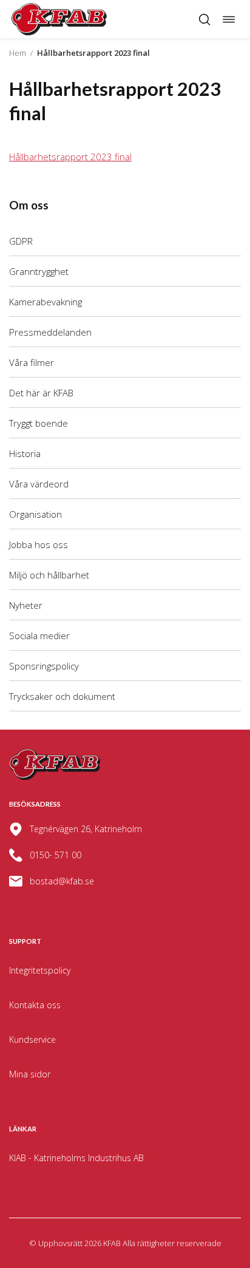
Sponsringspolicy (44, 666)
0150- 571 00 (55, 855)
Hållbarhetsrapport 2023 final (70, 157)
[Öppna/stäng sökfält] (204, 19)
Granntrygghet (39, 271)
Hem (17, 52)
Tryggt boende (38, 423)
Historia (25, 453)
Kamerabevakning (45, 302)
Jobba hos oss (38, 544)
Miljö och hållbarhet (49, 575)
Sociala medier (39, 635)
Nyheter (25, 605)
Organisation (35, 514)
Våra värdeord (39, 484)
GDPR (21, 241)
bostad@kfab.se (62, 881)
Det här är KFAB (41, 393)
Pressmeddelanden (50, 332)
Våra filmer (31, 362)
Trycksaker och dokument (62, 696)
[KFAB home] (59, 19)
